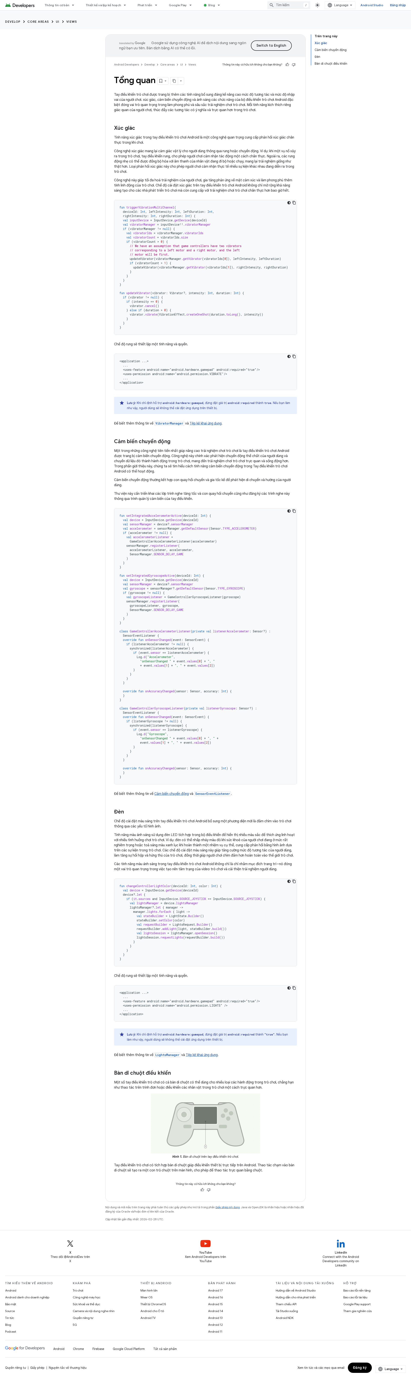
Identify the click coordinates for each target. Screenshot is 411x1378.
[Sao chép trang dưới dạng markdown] (174, 81)
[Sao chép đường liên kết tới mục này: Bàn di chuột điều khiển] (175, 1073)
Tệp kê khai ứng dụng (206, 423)
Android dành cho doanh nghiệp (27, 1297)
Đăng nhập (398, 5)
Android (10, 1290)
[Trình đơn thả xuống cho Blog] (220, 5)
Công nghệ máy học (86, 1297)
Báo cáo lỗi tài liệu (355, 1297)
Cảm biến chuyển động (171, 794)
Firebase (98, 1349)
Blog (211, 5)
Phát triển (145, 5)
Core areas (38, 22)
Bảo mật (10, 1304)
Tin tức (9, 1318)
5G (75, 1325)
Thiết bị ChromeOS (153, 1304)
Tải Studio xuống (287, 1311)
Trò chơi (78, 1290)
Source (10, 1311)
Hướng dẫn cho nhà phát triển (296, 1297)
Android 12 (215, 1325)
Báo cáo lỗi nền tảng (357, 1290)
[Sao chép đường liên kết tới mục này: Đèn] (128, 812)
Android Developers (126, 64)
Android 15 (215, 1304)
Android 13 (215, 1318)
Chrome (78, 1349)
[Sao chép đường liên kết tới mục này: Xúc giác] (139, 128)
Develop (13, 22)
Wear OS (146, 1297)
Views (71, 22)
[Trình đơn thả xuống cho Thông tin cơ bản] (75, 5)
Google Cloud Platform (129, 1349)
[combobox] (288, 5)
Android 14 (215, 1311)
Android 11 (215, 1331)
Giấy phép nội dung (227, 1207)
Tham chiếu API (286, 1304)
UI (58, 22)
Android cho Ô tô (152, 1311)
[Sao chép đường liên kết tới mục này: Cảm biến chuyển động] (174, 441)
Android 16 (215, 1297)
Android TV (148, 1318)
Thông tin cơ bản (57, 5)
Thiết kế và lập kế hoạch (103, 5)
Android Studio (371, 5)
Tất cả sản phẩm (165, 1349)
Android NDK (284, 1318)
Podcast (10, 1331)
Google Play (178, 5)
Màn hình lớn (149, 1290)
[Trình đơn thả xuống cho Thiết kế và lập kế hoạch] (127, 5)
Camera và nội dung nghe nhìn (94, 1311)
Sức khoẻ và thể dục (86, 1304)
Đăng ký (360, 1368)
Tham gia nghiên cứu (357, 1311)
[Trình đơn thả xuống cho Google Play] (192, 5)
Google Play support (357, 1304)
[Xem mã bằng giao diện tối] (289, 202)
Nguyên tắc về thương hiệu (67, 1367)
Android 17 (215, 1290)
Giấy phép (37, 1367)
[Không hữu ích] (293, 64)
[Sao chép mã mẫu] (294, 202)
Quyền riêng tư (83, 1318)
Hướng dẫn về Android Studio (296, 1290)
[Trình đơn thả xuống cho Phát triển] (158, 5)
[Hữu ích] (287, 64)
